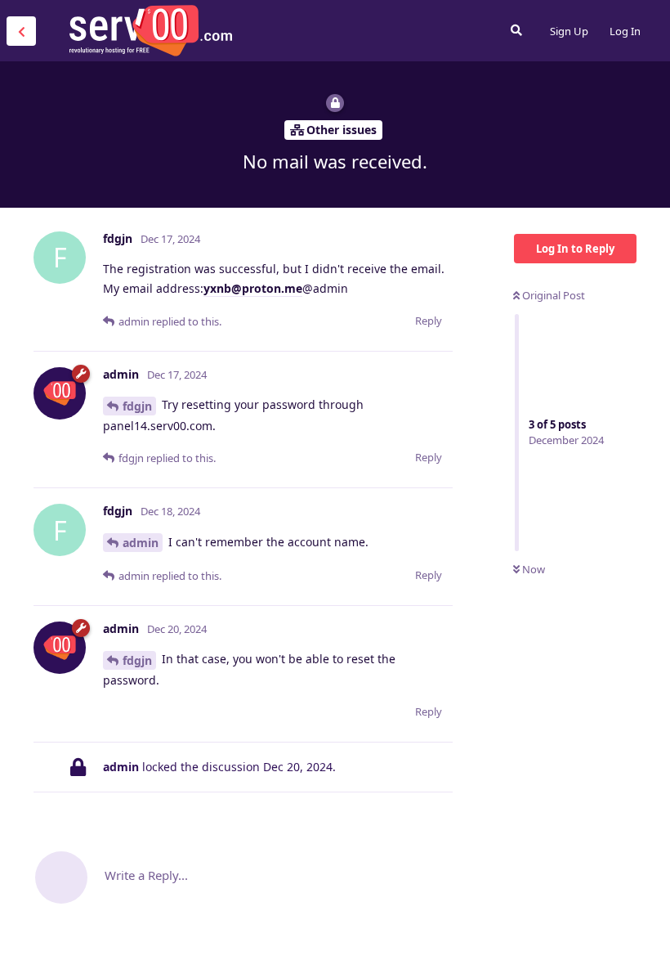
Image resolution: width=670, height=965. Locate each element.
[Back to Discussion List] (21, 31)
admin (141, 542)
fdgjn (137, 406)
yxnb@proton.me (252, 288)
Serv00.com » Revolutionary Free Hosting (150, 30)
